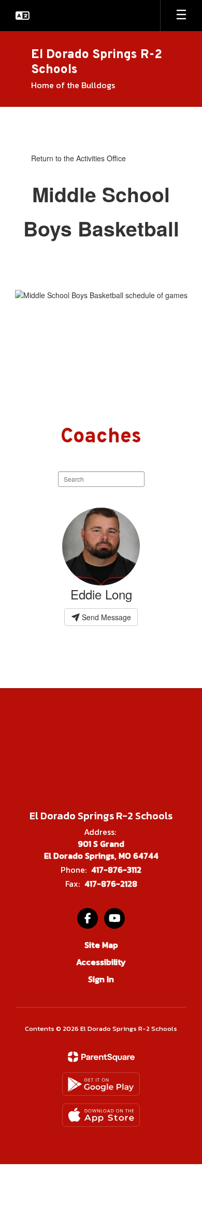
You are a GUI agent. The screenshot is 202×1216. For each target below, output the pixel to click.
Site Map (101, 945)
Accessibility (101, 962)
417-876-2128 (110, 883)
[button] (22, 15)
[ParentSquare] (101, 1057)
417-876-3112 (116, 869)
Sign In (101, 979)
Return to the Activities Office (78, 158)
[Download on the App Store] (101, 1115)
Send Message (105, 617)
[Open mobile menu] (181, 15)
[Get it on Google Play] (101, 1084)
